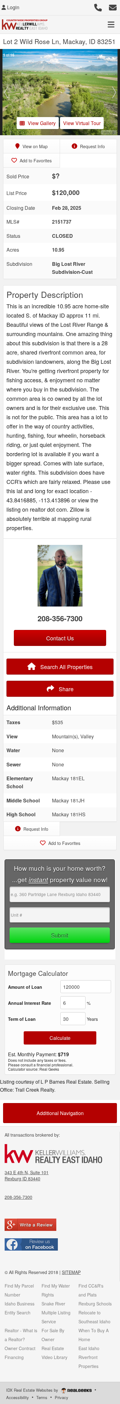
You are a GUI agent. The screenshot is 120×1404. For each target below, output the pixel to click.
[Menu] (111, 24)
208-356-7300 (60, 618)
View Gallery (42, 123)
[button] (6, 92)
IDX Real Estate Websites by (32, 1390)
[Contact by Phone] (98, 6)
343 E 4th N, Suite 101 (27, 1172)
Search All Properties (66, 667)
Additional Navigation (60, 1113)
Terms (41, 1397)
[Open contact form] (113, 6)
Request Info (92, 146)
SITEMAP (71, 1272)
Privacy (61, 1397)
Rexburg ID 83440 (22, 1178)
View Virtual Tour (82, 123)
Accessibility (17, 1397)
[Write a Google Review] (30, 1224)
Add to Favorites (35, 160)
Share (65, 689)
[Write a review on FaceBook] (31, 1244)
